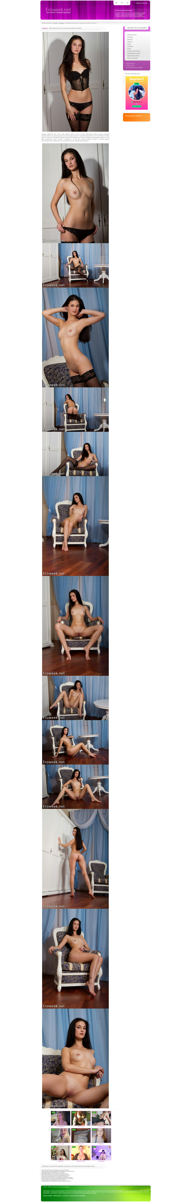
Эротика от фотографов (133, 50)
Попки (129, 48)
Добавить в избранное (142, 3)
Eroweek (55, 23)
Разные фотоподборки (133, 55)
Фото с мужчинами (132, 57)
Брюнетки (61, 23)
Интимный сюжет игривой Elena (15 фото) (53, 1172)
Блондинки (130, 36)
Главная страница (132, 34)
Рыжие (129, 43)
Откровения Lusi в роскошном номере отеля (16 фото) (56, 1180)
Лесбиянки (130, 46)
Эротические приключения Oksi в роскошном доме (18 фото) (58, 1171)
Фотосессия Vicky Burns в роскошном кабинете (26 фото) (57, 1177)
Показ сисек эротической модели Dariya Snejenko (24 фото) (58, 1178)
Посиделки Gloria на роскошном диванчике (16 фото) (56, 1174)
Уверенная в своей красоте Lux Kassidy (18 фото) (55, 1176)
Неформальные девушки (133, 53)
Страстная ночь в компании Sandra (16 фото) (54, 1179)
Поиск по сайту (130, 65)
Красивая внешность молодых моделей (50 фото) (55, 1173)
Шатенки (129, 41)
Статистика (65, 1195)
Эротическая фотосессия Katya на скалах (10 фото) (55, 1169)
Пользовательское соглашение (134, 67)
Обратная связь (130, 63)
